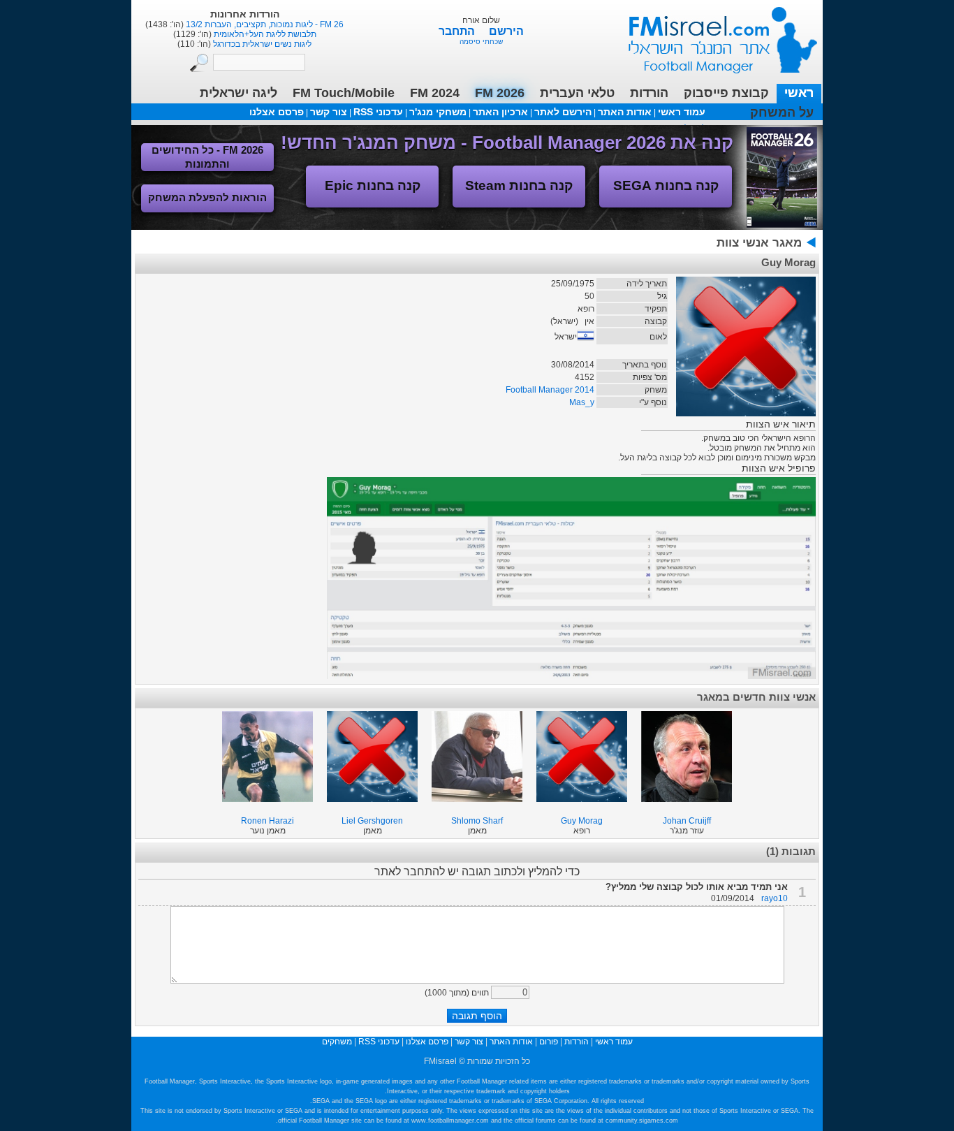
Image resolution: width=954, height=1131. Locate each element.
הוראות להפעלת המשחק (207, 197)
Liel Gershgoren (372, 821)
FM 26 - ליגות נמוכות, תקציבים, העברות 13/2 (264, 24)
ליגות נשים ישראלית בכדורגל (261, 44)
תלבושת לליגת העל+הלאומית (264, 34)
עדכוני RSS (378, 111)
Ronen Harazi (267, 821)
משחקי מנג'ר (438, 111)
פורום (548, 1041)
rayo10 (774, 898)
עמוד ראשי (714, 34)
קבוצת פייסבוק (726, 93)
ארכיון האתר (500, 111)
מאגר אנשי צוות (759, 242)
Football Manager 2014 (550, 390)
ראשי (799, 93)
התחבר (458, 31)
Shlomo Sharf (477, 821)
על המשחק (782, 112)
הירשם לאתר (563, 111)
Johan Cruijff (687, 821)
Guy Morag (582, 821)
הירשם (506, 31)
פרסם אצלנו (276, 111)
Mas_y (581, 402)
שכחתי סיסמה (481, 41)
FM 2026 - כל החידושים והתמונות (207, 157)
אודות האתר (625, 111)
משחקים (337, 1041)
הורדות (649, 93)
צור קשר (328, 111)
